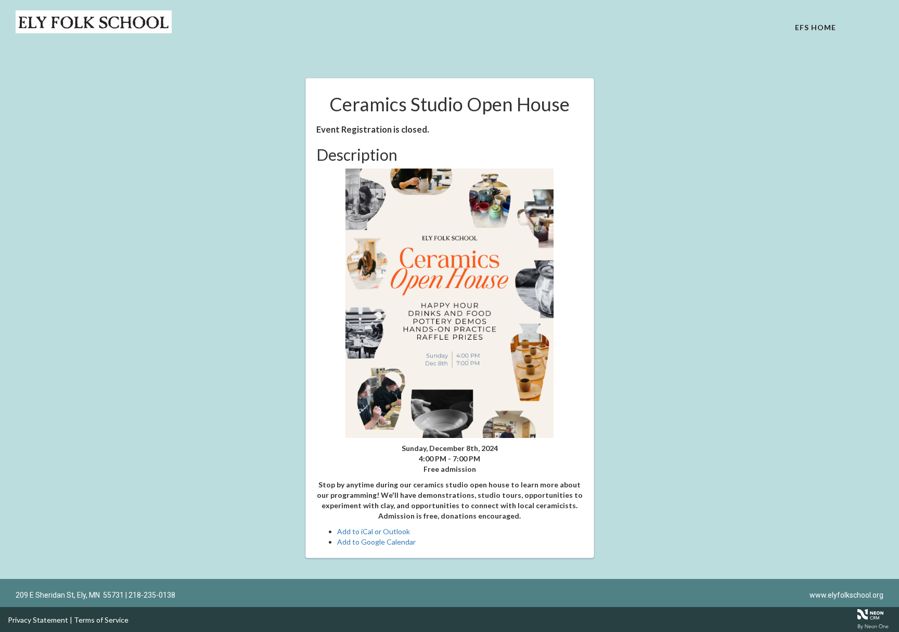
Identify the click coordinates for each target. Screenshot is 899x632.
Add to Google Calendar (376, 541)
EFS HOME (815, 27)
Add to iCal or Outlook (373, 531)
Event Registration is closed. (372, 129)
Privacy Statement (38, 619)
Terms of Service (101, 619)
